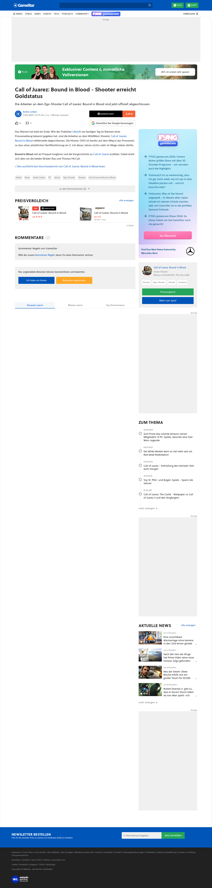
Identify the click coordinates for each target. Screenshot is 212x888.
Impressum (16, 852)
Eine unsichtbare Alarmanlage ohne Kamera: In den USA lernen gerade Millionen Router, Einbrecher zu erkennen (178, 643)
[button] (18, 14)
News (27, 177)
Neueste (35, 305)
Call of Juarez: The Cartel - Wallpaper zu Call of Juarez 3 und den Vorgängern (168, 496)
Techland (182, 282)
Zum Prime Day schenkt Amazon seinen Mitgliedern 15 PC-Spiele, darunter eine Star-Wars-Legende (169, 437)
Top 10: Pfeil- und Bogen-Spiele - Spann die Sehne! (168, 481)
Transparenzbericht (20, 855)
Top (115, 305)
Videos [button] (47, 13)
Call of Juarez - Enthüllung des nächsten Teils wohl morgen (169, 467)
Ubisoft (76, 131)
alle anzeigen (126, 200)
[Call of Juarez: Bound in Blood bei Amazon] (85, 213)
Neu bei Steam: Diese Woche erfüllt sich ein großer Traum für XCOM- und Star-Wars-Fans (177, 676)
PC (50, 177)
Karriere (98, 852)
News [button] (38, 13)
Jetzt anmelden (173, 835)
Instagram (33, 864)
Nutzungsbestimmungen (133, 852)
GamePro (26, 859)
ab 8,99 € (37, 216)
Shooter (81, 177)
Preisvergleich (31, 200)
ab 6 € (97, 216)
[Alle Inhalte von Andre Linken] (18, 114)
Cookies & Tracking (186, 852)
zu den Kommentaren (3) (72, 188)
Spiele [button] (28, 13)
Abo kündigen (67, 852)
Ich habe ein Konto (36, 280)
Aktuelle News (155, 625)
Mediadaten (150, 852)
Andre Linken (30, 112)
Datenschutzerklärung (166, 852)
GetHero (47, 859)
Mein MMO (36, 859)
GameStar (16, 859)
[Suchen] (149, 5)
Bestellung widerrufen (84, 852)
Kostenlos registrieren (74, 280)
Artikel (19, 177)
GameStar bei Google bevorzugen (114, 123)
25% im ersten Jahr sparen (175, 72)
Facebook (23, 864)
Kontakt (117, 852)
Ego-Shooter (69, 177)
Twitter (15, 864)
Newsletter (108, 852)
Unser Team (28, 852)
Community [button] (82, 13)
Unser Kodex (40, 852)
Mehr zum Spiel (167, 300)
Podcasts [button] (67, 13)
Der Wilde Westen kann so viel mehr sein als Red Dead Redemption (168, 453)
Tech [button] (56, 13)
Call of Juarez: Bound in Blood (102, 177)
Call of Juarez (101, 154)
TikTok (42, 864)
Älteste (75, 305)
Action (57, 177)
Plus (179, 5)
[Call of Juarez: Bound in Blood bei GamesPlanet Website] (24, 213)
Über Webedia (53, 852)
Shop (193, 5)
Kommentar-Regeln (45, 255)
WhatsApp (50, 864)
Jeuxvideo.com (58, 859)
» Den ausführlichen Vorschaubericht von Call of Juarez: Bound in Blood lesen (60, 166)
